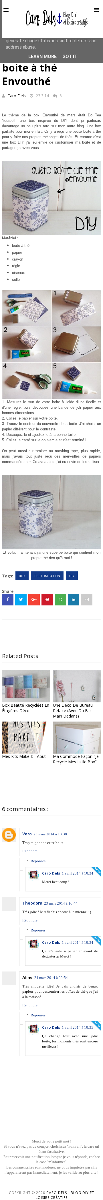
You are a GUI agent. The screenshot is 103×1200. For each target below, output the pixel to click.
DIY (71, 576)
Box (22, 576)
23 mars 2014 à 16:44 (61, 903)
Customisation (47, 576)
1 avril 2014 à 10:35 (77, 1027)
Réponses (38, 861)
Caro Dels (16, 95)
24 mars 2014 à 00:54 (51, 978)
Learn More (42, 56)
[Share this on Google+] (34, 599)
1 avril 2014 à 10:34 (77, 873)
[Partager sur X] (21, 599)
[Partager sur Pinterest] (86, 599)
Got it (69, 56)
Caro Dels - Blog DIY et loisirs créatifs (65, 1195)
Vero (27, 834)
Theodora (32, 903)
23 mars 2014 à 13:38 (50, 834)
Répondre (29, 851)
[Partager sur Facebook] (7, 599)
